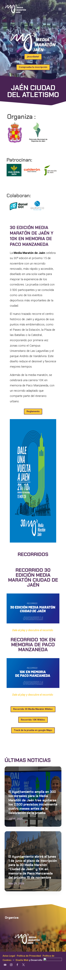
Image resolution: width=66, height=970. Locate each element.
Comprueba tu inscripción (33, 67)
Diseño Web (22, 960)
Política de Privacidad (29, 955)
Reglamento (33, 411)
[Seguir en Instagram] (11, 964)
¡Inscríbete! (33, 56)
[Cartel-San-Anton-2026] (33, 541)
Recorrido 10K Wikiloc (33, 719)
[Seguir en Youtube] (5, 964)
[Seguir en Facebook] (17, 964)
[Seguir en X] (23, 964)
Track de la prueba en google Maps (33, 730)
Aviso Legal (9, 955)
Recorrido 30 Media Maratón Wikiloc (33, 709)
